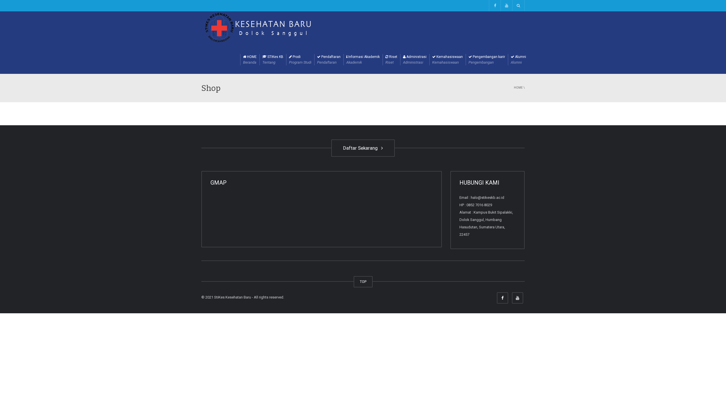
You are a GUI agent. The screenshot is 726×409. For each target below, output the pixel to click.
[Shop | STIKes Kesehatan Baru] (258, 28)
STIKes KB (272, 59)
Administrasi (415, 59)
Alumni (518, 59)
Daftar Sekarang (361, 148)
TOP (363, 281)
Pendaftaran (329, 59)
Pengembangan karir (486, 59)
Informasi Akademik (363, 59)
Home (518, 87)
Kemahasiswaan (447, 59)
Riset (391, 59)
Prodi (300, 59)
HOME (250, 59)
